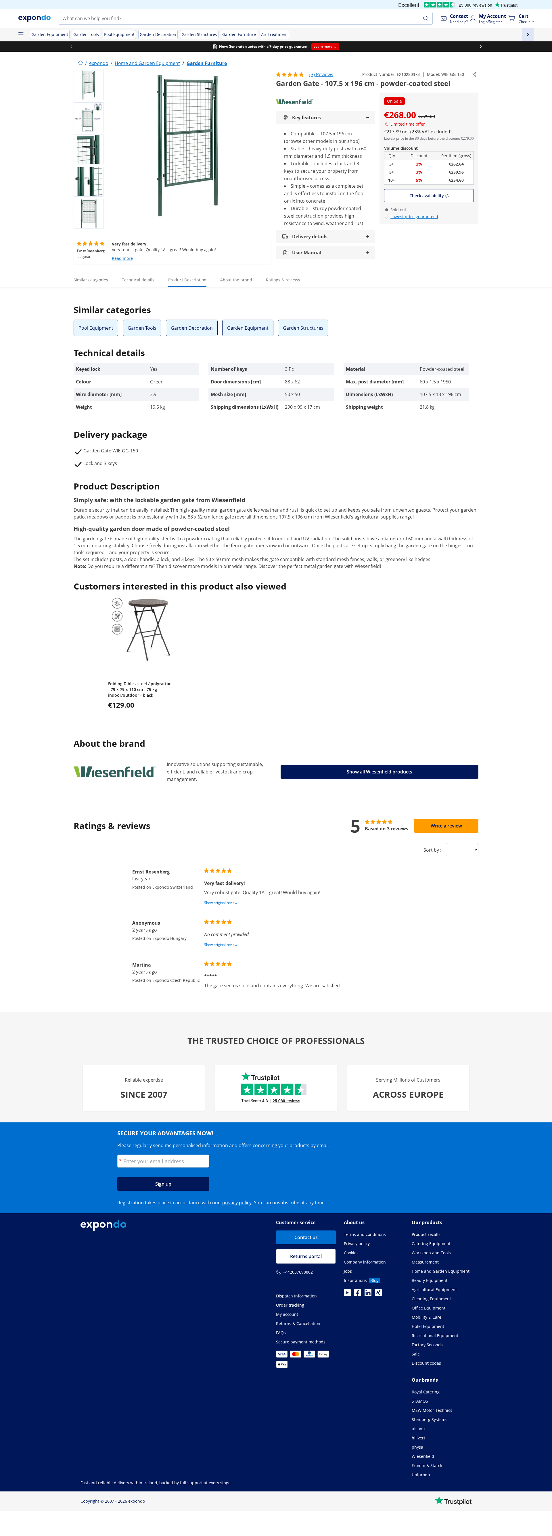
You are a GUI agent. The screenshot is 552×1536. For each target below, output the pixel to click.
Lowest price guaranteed (414, 216)
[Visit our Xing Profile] (378, 1294)
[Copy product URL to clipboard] (474, 74)
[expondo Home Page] (80, 63)
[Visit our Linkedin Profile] (368, 1294)
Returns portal (306, 1256)
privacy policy (237, 1202)
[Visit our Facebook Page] (357, 1294)
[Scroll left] (71, 46)
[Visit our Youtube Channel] (347, 1294)
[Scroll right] (480, 46)
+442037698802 (298, 1272)
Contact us (306, 1237)
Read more (122, 258)
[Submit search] (426, 18)
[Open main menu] (20, 34)
